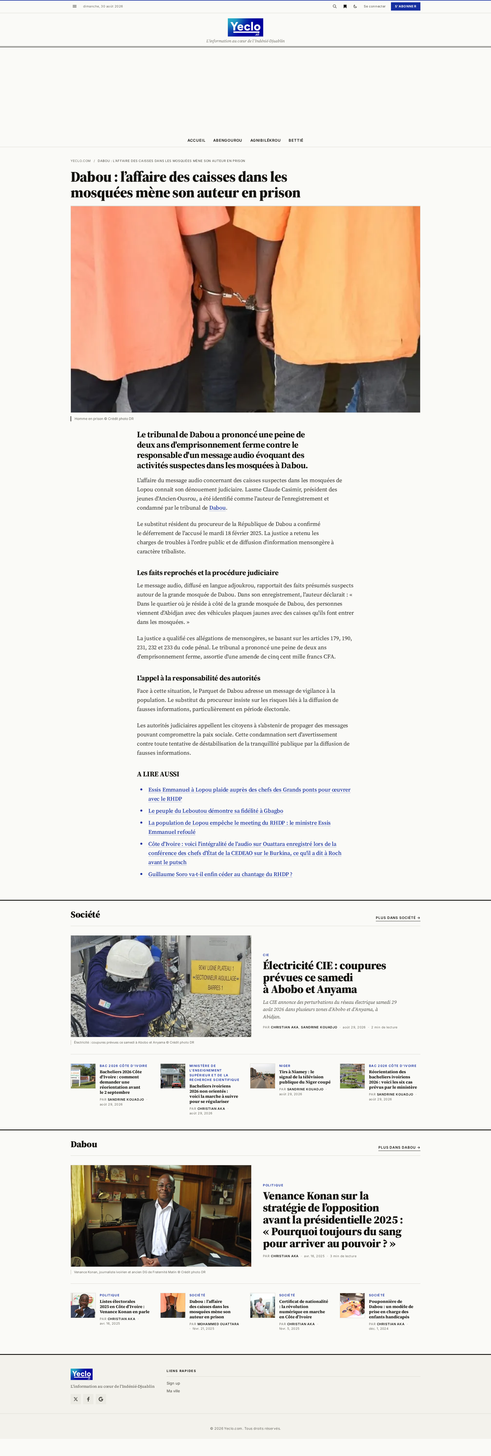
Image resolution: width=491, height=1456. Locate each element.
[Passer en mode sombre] (355, 6)
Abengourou (227, 140)
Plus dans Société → (398, 918)
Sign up (173, 1383)
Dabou (217, 508)
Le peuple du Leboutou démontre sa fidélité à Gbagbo (215, 811)
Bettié (296, 140)
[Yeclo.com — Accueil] (82, 1374)
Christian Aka (285, 1027)
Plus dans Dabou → (399, 1147)
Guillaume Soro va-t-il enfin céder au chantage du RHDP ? (220, 874)
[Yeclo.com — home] (245, 27)
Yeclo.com (81, 161)
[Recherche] (335, 6)
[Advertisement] (245, 90)
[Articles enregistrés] (345, 6)
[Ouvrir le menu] (75, 6)
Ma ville (173, 1391)
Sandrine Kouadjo (319, 1027)
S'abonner (405, 6)
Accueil (196, 140)
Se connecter (375, 6)
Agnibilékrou (265, 140)
